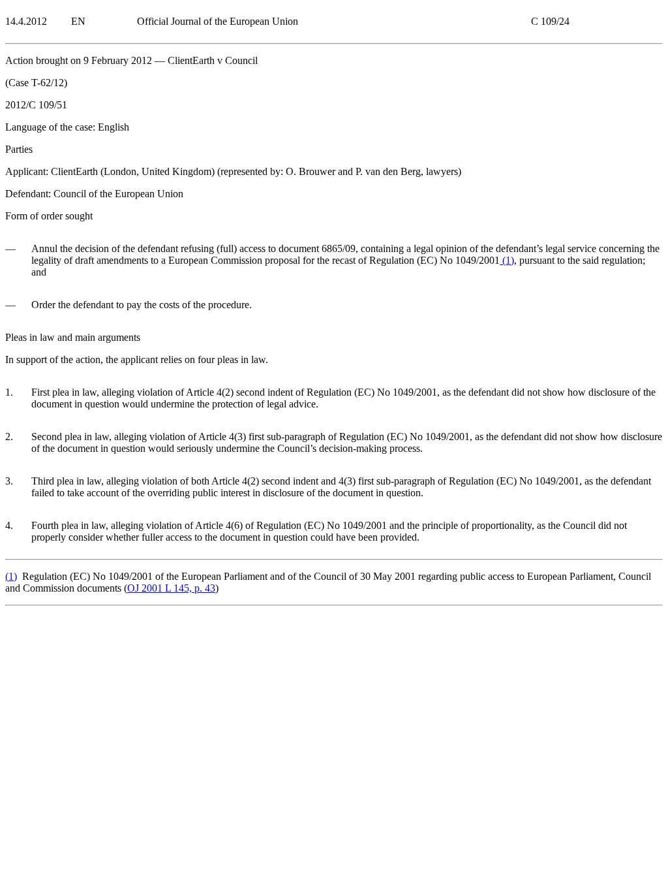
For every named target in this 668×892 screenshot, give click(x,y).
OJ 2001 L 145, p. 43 (171, 588)
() (507, 260)
